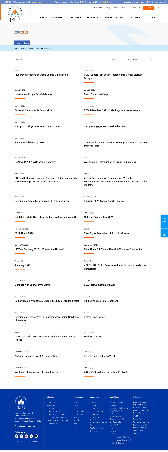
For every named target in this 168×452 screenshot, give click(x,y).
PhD (75, 426)
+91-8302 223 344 (27, 426)
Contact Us (136, 8)
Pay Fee (125, 8)
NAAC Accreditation (140, 407)
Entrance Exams (96, 408)
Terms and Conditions (141, 422)
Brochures (94, 431)
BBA (75, 408)
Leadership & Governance (56, 414)
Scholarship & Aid (96, 411)
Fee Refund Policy (96, 428)
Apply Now (32, 2)
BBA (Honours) (79, 414)
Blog (108, 8)
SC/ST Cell (137, 416)
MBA (75, 423)
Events (23, 48)
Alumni (116, 8)
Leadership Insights (54, 411)
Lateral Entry (94, 414)
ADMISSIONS (93, 18)
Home (18, 43)
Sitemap (136, 433)
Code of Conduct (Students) (119, 437)
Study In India (138, 430)
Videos (30, 48)
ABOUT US (42, 18)
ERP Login (113, 431)
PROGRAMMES (59, 18)
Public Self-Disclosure (117, 443)
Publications (45, 48)
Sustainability (52, 423)
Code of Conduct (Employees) (120, 440)
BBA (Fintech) (79, 411)
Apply (148, 8)
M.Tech (76, 420)
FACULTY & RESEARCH (114, 18)
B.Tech (76, 402)
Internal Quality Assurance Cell (58, 420)
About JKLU (51, 402)
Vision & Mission (53, 405)
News (17, 48)
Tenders (112, 413)
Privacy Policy (138, 419)
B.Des (76, 405)
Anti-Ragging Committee (118, 422)
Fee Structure (95, 405)
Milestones (51, 408)
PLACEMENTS (136, 18)
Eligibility (93, 402)
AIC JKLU (113, 405)
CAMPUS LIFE (154, 18)
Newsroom (98, 8)
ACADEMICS (76, 18)
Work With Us (114, 425)
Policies (112, 428)
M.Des (76, 417)
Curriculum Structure (117, 402)
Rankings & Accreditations (56, 417)
